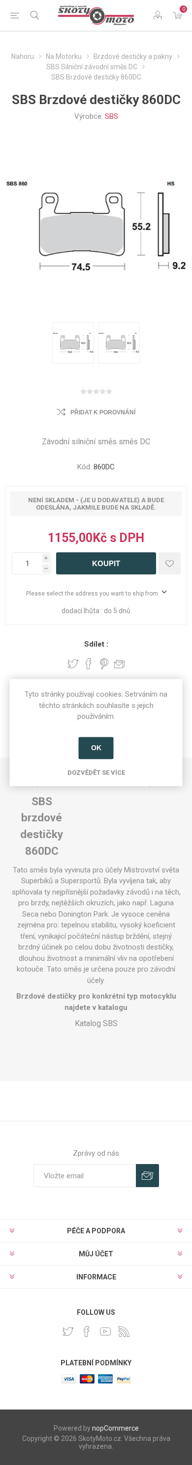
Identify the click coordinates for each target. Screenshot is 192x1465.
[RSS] (124, 1331)
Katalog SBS (96, 1023)
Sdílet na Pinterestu (104, 663)
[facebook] (87, 1331)
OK (96, 748)
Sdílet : (96, 644)
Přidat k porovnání (102, 412)
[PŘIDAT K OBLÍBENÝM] (170, 563)
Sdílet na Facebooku (88, 663)
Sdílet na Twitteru (72, 663)
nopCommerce (115, 1428)
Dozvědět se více (96, 772)
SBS (111, 116)
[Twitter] (68, 1331)
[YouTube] (105, 1331)
